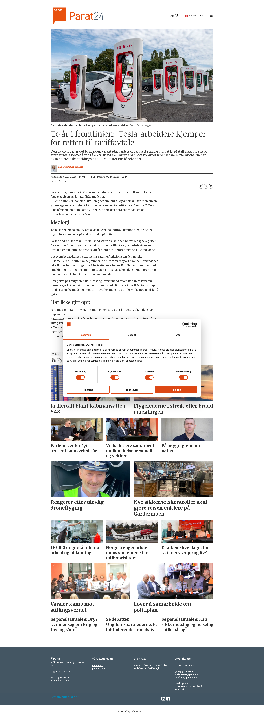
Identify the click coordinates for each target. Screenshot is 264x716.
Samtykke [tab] (86, 335)
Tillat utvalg (132, 389)
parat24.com (99, 668)
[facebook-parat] (168, 699)
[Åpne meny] (211, 16)
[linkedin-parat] (163, 699)
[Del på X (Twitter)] (206, 186)
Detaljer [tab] (132, 335)
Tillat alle (176, 389)
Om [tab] (178, 335)
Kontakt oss (183, 658)
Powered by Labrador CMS (132, 711)
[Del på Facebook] (201, 186)
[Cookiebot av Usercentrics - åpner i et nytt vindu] (184, 324)
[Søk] (173, 16)
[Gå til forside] (89, 15)
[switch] (114, 377)
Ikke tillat (88, 389)
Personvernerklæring (65, 697)
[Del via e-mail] (211, 186)
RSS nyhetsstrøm (60, 680)
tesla (56, 354)
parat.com (97, 665)
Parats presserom (60, 677)
